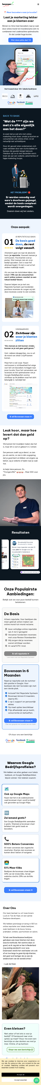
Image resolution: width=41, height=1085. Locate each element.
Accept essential (20, 1080)
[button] (38, 4)
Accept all (20, 1075)
